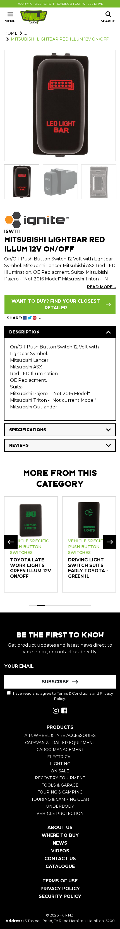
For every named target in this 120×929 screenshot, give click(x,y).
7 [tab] (79, 605)
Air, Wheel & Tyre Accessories (60, 735)
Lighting (60, 763)
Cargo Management (60, 749)
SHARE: (15, 317)
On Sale (60, 771)
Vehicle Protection (60, 813)
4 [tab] (56, 605)
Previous (11, 542)
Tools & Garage (60, 785)
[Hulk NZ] (33, 17)
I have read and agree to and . (62, 696)
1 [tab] (33, 605)
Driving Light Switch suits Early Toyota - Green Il (88, 568)
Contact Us (60, 858)
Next (109, 542)
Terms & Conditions (74, 693)
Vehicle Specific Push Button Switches (29, 546)
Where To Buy (60, 835)
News (60, 843)
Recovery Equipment (60, 777)
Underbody (60, 806)
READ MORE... (101, 286)
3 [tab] (48, 605)
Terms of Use (60, 880)
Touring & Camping (60, 792)
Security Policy (60, 896)
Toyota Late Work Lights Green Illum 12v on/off (30, 568)
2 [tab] (41, 605)
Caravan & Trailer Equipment (60, 742)
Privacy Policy (60, 888)
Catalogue (60, 866)
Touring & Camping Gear (60, 799)
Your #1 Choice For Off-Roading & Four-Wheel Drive (60, 4)
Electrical (60, 756)
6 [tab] (72, 605)
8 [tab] (87, 605)
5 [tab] (64, 605)
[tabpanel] (31, 544)
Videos (60, 850)
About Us (60, 827)
